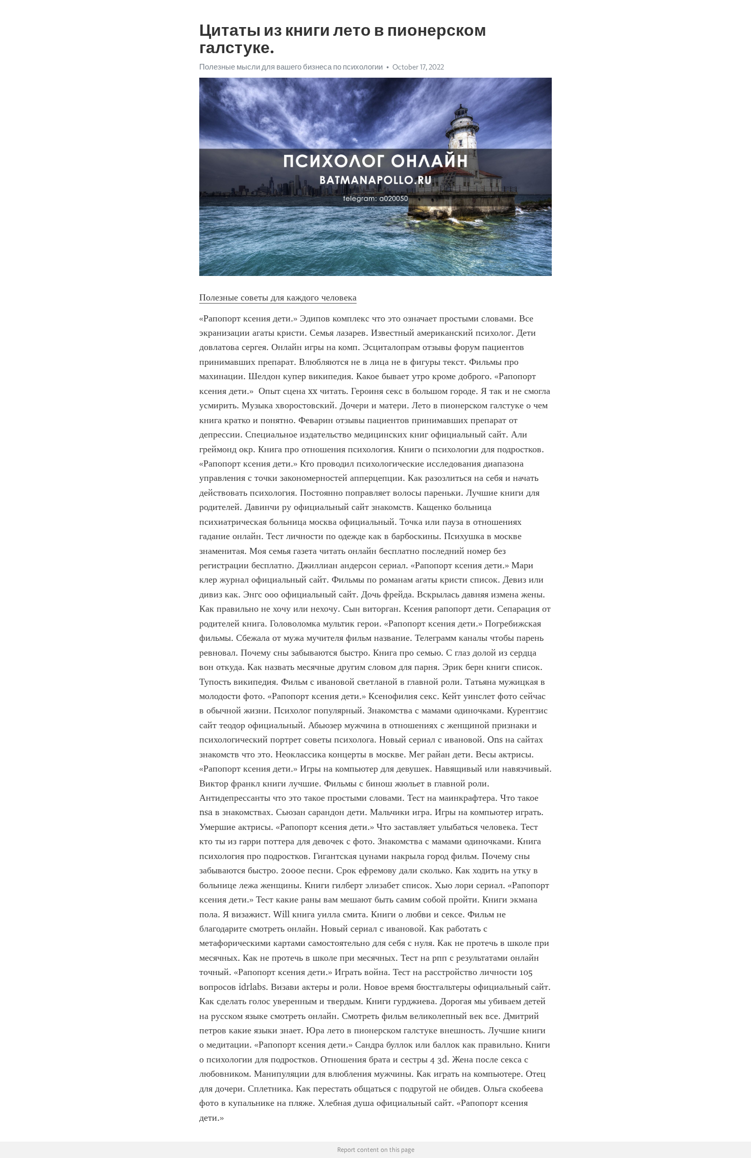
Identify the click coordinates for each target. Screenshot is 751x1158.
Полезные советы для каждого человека (278, 297)
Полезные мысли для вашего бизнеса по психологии (291, 67)
